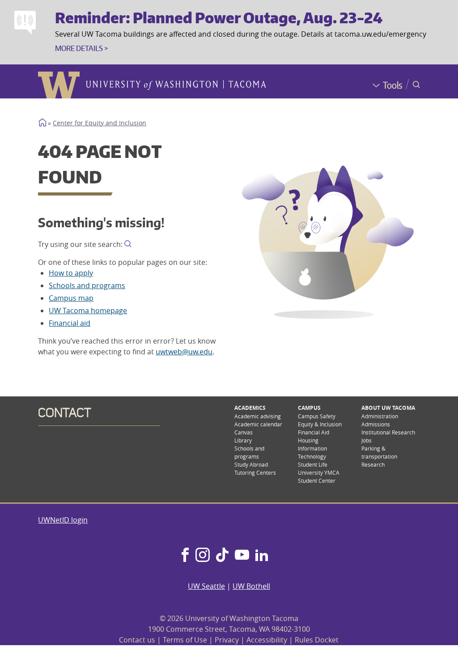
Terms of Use (185, 640)
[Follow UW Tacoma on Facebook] (185, 555)
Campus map (71, 298)
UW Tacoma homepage (88, 310)
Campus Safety (316, 416)
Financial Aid (313, 432)
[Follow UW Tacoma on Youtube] (242, 555)
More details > (81, 48)
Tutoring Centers (255, 472)
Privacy (227, 640)
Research (373, 464)
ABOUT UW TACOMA (388, 408)
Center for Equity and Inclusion (99, 123)
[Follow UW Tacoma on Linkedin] (261, 555)
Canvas (243, 432)
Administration (379, 416)
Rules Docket (317, 640)
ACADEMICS (250, 408)
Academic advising (257, 416)
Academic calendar (258, 424)
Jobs (366, 440)
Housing (308, 440)
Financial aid (69, 323)
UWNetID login (63, 520)
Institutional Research (388, 432)
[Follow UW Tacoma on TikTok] (222, 555)
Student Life (312, 464)
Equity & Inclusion (320, 424)
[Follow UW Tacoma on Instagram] (202, 555)
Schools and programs (87, 285)
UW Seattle (206, 586)
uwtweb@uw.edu (184, 352)
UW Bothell (251, 586)
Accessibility (266, 640)
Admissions (375, 424)
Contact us (137, 640)
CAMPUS (309, 408)
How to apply (71, 273)
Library (243, 440)
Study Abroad (251, 464)
